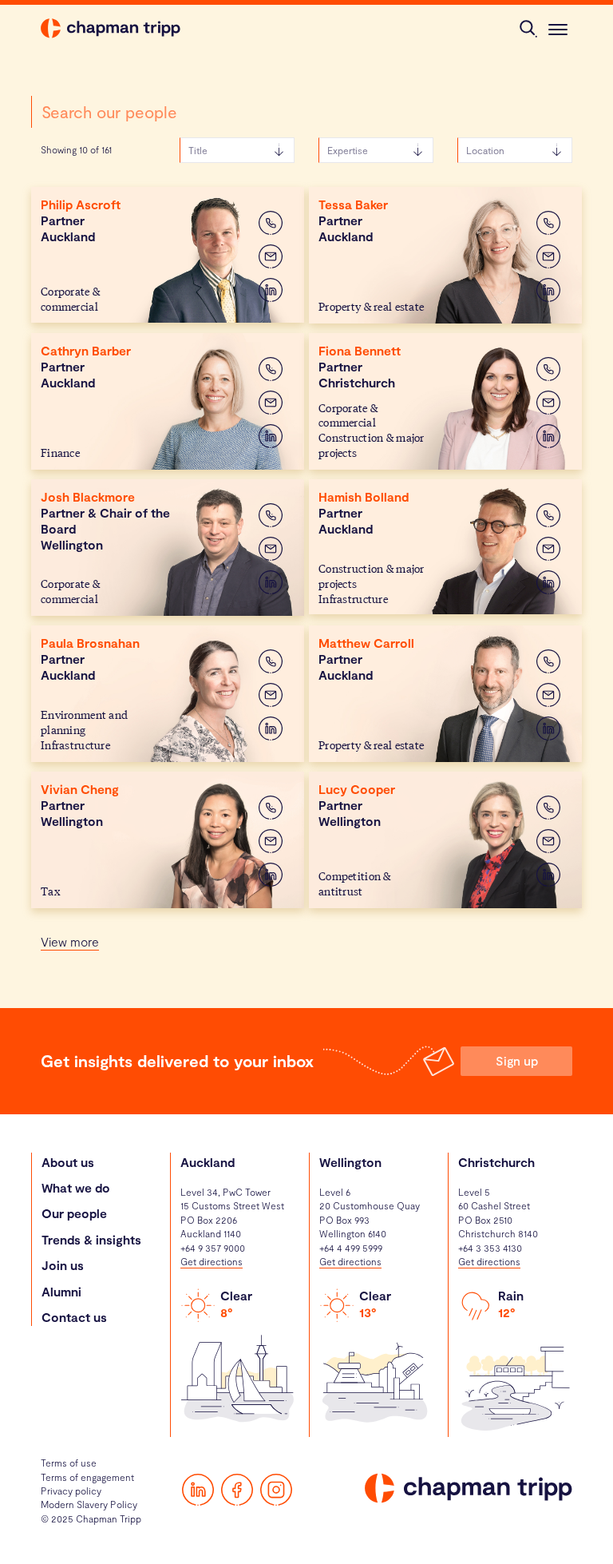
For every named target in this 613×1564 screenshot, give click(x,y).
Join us (63, 1264)
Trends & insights (91, 1239)
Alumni (61, 1291)
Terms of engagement (87, 1477)
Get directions (211, 1261)
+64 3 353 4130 (490, 1247)
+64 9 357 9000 (212, 1247)
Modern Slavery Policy (89, 1504)
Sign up (517, 1060)
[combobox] (168, 112)
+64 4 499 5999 (350, 1247)
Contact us (74, 1316)
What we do (76, 1187)
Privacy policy (71, 1490)
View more (70, 941)
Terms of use (69, 1462)
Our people (74, 1213)
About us (68, 1161)
